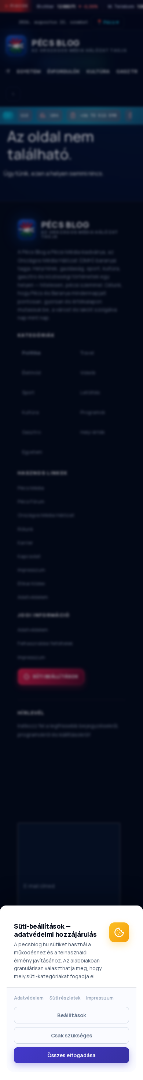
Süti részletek (65, 998)
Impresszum (100, 998)
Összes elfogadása (71, 1055)
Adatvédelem (29, 998)
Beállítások (71, 1015)
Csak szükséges (71, 1035)
